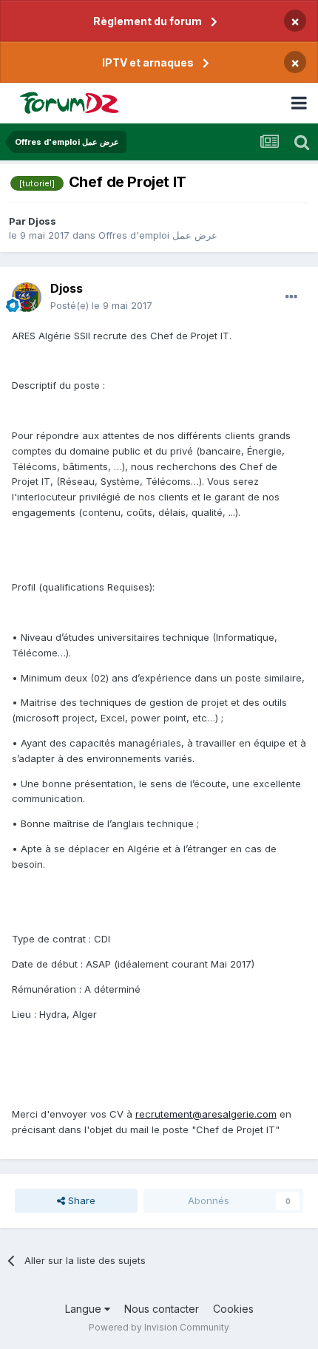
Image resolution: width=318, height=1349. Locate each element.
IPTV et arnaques (148, 62)
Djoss (42, 221)
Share (80, 1200)
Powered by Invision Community (159, 1327)
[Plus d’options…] (291, 297)
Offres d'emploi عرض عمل (157, 235)
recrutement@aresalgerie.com (206, 1114)
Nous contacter (161, 1308)
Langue (84, 1308)
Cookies (233, 1308)
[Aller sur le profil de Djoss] (26, 297)
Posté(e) (101, 305)
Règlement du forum (147, 21)
